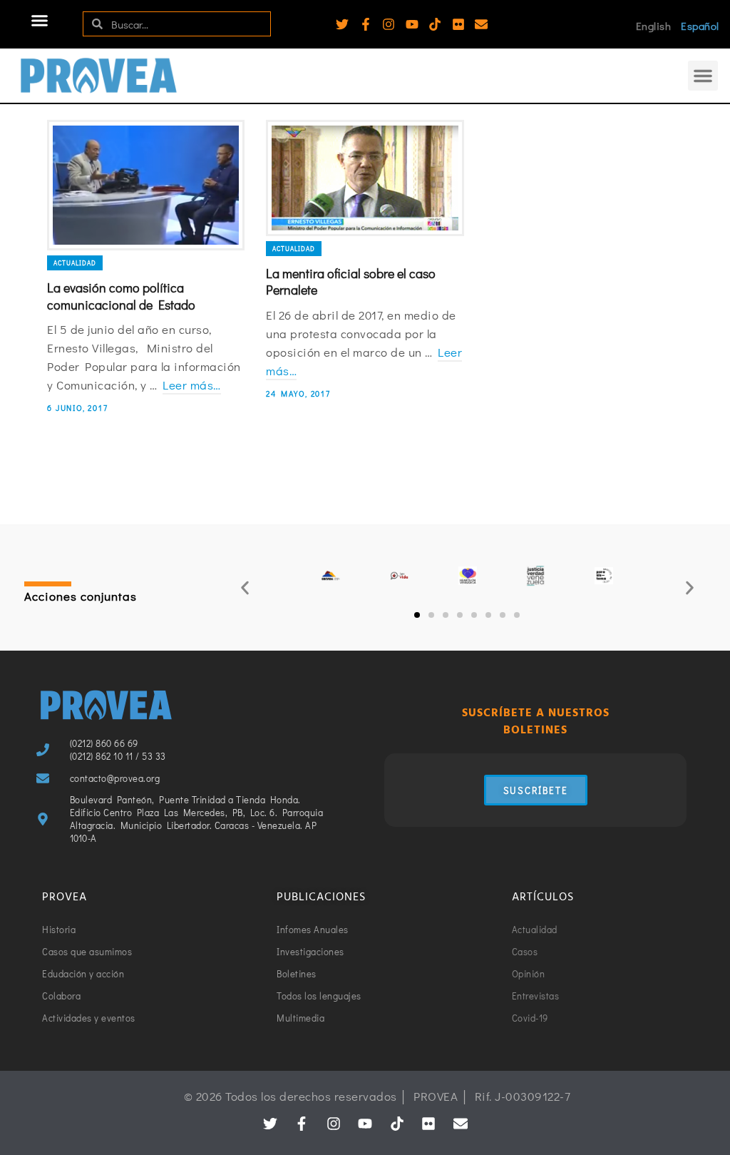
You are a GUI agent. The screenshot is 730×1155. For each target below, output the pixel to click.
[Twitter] (342, 24)
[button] (39, 20)
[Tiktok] (434, 24)
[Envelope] (481, 24)
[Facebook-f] (365, 24)
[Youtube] (412, 24)
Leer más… (192, 385)
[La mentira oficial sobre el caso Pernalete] (364, 178)
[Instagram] (388, 24)
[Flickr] (458, 24)
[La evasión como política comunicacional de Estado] (146, 185)
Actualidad (74, 263)
